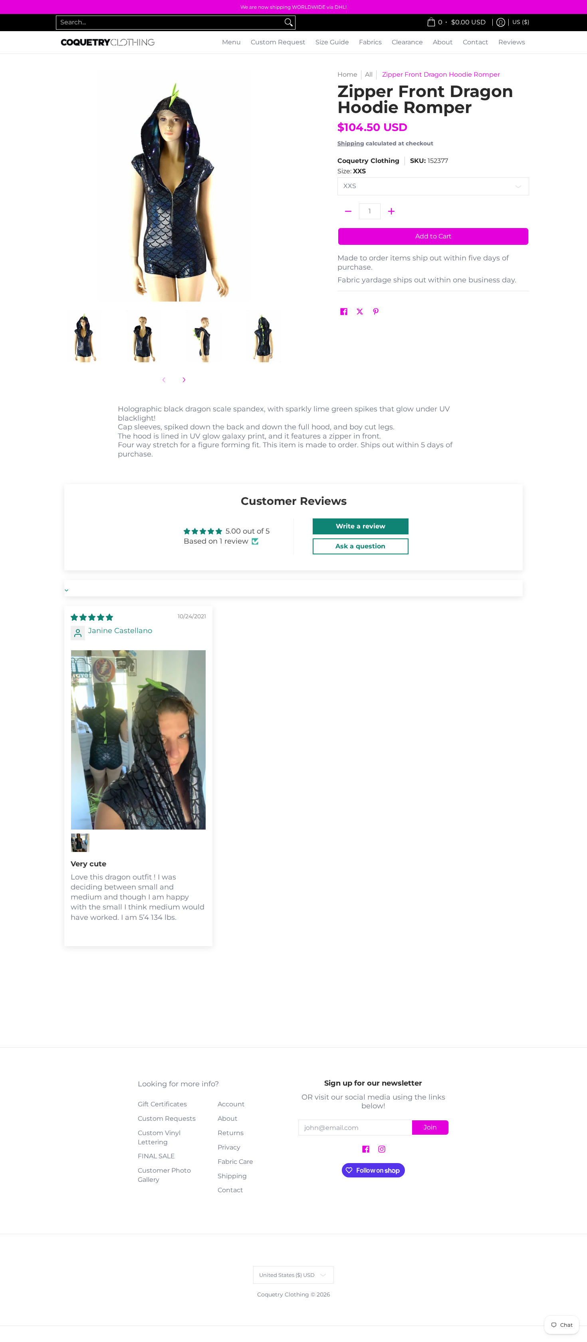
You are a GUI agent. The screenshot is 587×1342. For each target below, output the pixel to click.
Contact (230, 1190)
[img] (92, 617)
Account (231, 1104)
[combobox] (169, 22)
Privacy (229, 1147)
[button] (343, 312)
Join (430, 1127)
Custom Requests (167, 1118)
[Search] (288, 22)
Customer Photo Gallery (164, 1175)
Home (347, 74)
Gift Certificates (162, 1104)
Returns (231, 1133)
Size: (351, 171)
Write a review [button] (360, 526)
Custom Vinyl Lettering (159, 1137)
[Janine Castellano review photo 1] (138, 740)
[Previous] (63, 186)
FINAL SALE (156, 1156)
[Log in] (501, 22)
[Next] (284, 186)
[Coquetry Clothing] (108, 42)
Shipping (350, 143)
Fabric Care (235, 1161)
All (369, 74)
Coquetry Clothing (368, 161)
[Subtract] (348, 211)
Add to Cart (433, 236)
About (228, 1118)
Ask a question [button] (360, 546)
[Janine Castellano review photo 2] (80, 842)
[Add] (391, 211)
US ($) (520, 22)
